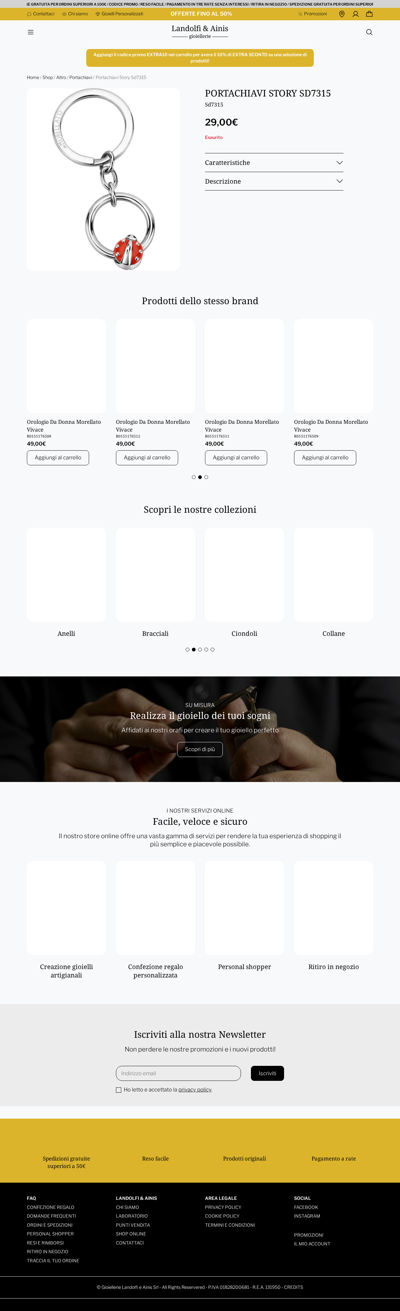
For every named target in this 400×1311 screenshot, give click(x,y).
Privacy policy (223, 1207)
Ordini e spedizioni (49, 1225)
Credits (293, 1287)
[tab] (194, 477)
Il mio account (312, 1243)
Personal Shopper (50, 1233)
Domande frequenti (51, 1216)
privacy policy (194, 1089)
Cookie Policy (222, 1216)
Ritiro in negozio (47, 1251)
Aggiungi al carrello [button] (58, 457)
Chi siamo (127, 1207)
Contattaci (130, 1242)
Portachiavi (80, 77)
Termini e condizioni (230, 1225)
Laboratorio (132, 1216)
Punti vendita (133, 1225)
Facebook (306, 1207)
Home (33, 77)
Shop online (131, 1233)
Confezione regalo (50, 1207)
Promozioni (308, 1235)
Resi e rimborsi (45, 1242)
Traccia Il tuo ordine (53, 1260)
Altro (61, 77)
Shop (47, 77)
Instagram (307, 1216)
